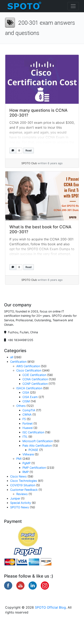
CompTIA (28, 410)
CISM (26, 401)
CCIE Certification (34, 375)
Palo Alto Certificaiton (37, 445)
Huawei (27, 427)
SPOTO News (19, 507)
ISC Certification (33, 432)
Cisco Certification (28, 370)
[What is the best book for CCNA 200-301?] (42, 195)
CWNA (27, 414)
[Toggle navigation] (73, 6)
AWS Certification (28, 366)
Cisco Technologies (23, 480)
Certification (18, 361)
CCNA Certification (35, 379)
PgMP (26, 463)
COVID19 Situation (22, 485)
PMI (19, 458)
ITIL (25, 436)
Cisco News (18, 476)
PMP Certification (34, 467)
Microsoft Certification (37, 441)
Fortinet (27, 423)
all (11, 357)
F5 (24, 419)
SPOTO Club (29, 163)
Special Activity (20, 502)
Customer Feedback (24, 489)
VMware (28, 454)
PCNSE (33, 450)
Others (21, 405)
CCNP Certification (35, 383)
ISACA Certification (29, 388)
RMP (25, 472)
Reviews (22, 494)
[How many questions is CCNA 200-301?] (42, 79)
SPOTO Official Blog (50, 607)
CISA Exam (30, 397)
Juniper (15, 498)
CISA (25, 392)
